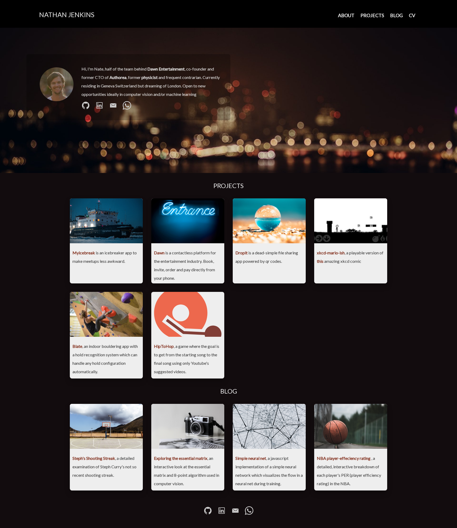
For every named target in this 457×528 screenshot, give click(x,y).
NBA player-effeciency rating (344, 458)
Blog (396, 15)
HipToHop (164, 346)
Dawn (159, 252)
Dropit (241, 252)
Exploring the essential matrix (180, 458)
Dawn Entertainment (166, 68)
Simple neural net (250, 458)
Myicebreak (83, 252)
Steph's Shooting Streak (93, 458)
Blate (77, 346)
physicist (149, 77)
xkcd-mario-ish (331, 252)
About (346, 15)
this (320, 261)
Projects (372, 15)
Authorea (117, 77)
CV (412, 15)
